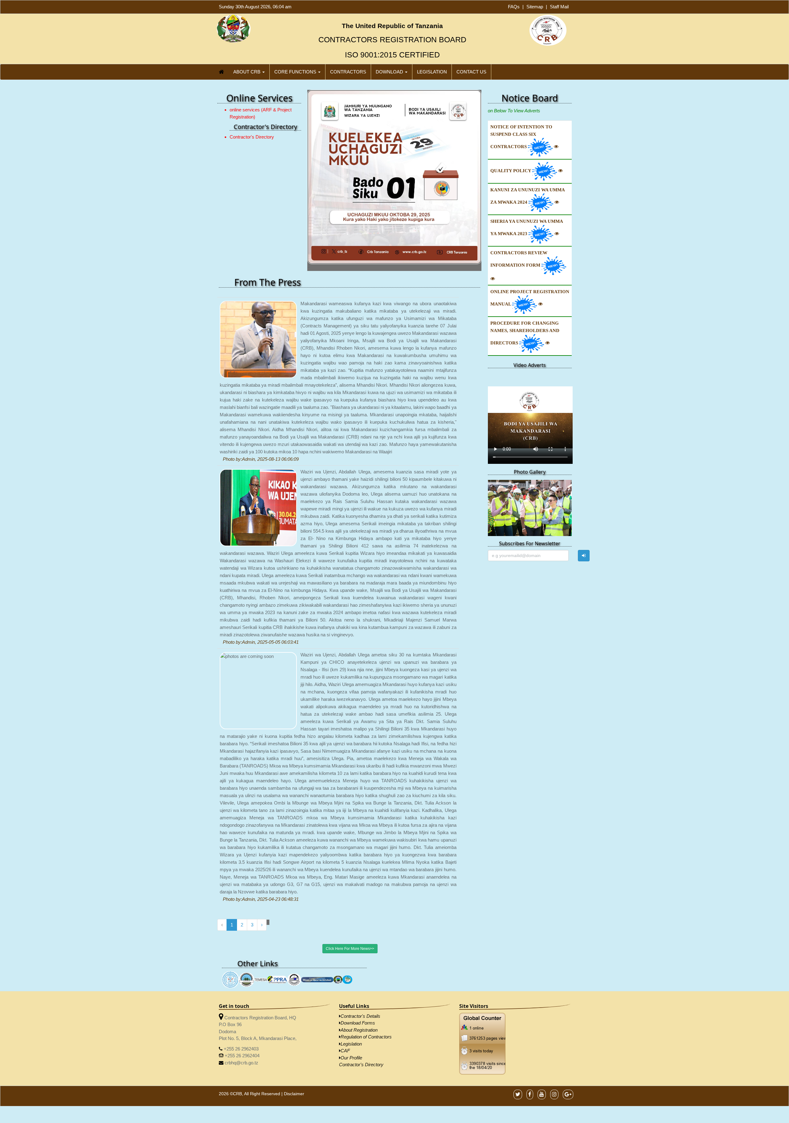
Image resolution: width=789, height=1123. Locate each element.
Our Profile (351, 1000)
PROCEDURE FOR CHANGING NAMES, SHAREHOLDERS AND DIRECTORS (524, 333)
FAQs (514, 6)
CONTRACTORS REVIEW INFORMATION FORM (518, 259)
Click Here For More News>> (350, 891)
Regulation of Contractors (366, 979)
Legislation (351, 986)
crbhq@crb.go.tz (240, 1005)
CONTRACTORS (348, 71)
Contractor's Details (360, 958)
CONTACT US (471, 71)
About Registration (359, 972)
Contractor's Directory (252, 136)
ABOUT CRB (247, 71)
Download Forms (358, 965)
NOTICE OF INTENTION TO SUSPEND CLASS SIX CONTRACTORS (521, 136)
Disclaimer (294, 1036)
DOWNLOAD (390, 71)
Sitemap (534, 6)
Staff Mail (559, 6)
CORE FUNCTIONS (295, 71)
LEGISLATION (432, 71)
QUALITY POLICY (511, 170)
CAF (345, 993)
